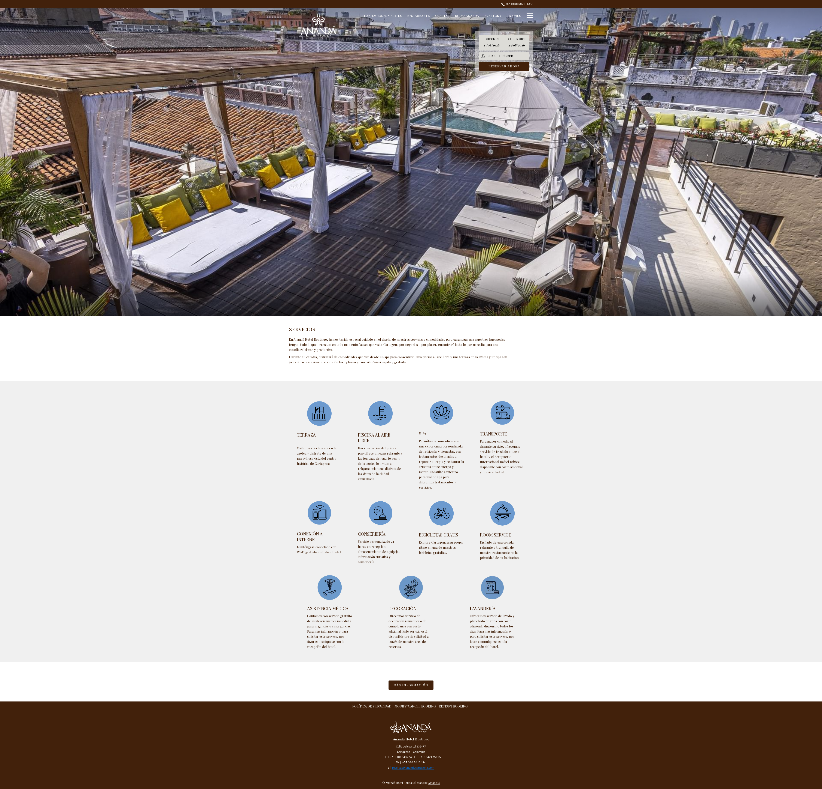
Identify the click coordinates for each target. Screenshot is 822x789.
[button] (491, 43)
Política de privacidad (372, 706)
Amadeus (434, 783)
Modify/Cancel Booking (415, 706)
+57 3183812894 (514, 3)
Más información (411, 685)
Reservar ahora (504, 66)
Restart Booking (453, 706)
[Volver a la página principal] (318, 24)
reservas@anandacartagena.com (413, 768)
